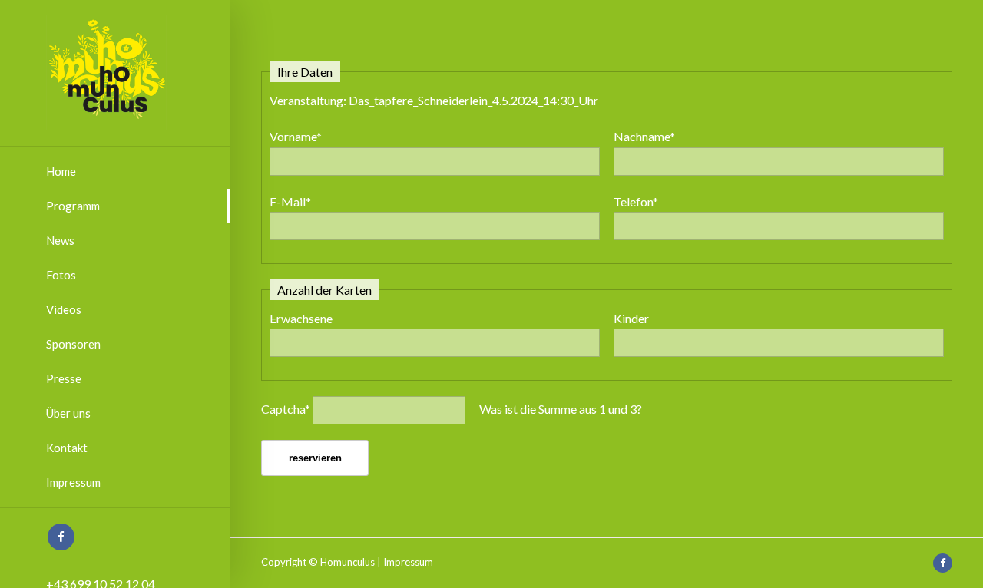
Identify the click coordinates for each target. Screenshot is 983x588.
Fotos (61, 275)
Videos (63, 309)
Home (61, 171)
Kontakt (67, 447)
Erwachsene (301, 318)
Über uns (68, 413)
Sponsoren (73, 344)
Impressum (73, 482)
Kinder (631, 318)
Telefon (636, 201)
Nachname (644, 136)
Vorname (296, 136)
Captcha (285, 408)
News (60, 240)
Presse (63, 378)
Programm (73, 206)
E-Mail (290, 201)
